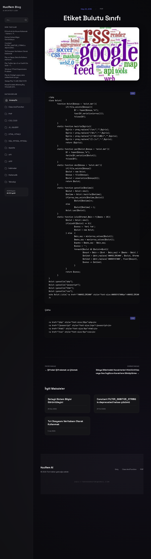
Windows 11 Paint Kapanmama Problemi (16, 70)
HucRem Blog (12, 7)
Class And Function (129, 469)
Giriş (116, 469)
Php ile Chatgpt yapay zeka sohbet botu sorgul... (15, 76)
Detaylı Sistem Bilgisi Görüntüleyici (12, 38)
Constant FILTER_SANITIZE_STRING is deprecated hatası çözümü (116, 401)
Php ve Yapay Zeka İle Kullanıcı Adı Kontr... (16, 58)
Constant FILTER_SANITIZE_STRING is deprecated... (15, 45)
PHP (141, 469)
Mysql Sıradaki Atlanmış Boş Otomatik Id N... (15, 86)
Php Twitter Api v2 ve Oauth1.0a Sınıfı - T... (16, 64)
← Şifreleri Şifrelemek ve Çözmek (61, 370)
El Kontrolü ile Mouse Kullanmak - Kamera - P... (16, 32)
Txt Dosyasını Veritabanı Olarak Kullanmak (16, 52)
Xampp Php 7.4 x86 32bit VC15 (16, 81)
